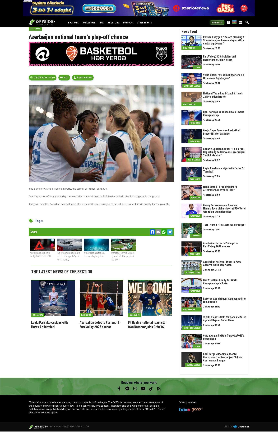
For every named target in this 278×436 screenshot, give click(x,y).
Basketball (89, 23)
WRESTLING (113, 23)
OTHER (197, 346)
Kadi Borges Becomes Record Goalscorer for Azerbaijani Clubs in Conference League (222, 357)
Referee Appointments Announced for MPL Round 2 (224, 300)
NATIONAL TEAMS (193, 272)
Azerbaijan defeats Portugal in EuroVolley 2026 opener (100, 324)
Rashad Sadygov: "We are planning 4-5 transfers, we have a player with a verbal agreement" (224, 40)
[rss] (158, 389)
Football (73, 23)
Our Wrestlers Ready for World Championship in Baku (220, 281)
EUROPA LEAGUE (193, 365)
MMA (101, 23)
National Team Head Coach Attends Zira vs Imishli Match (223, 95)
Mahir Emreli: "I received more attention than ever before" (220, 188)
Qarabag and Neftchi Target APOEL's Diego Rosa (223, 337)
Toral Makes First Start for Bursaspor (224, 224)
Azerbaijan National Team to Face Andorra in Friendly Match (222, 263)
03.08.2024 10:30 (44, 77)
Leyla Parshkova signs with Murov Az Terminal (49, 324)
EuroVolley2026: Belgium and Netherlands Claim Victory (219, 58)
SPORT (197, 67)
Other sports (144, 23)
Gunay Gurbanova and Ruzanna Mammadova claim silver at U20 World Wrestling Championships (224, 208)
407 (66, 77)
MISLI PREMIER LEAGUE (189, 48)
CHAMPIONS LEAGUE (192, 86)
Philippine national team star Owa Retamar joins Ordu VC (147, 324)
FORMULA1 (128, 23)
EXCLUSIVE (195, 197)
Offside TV (217, 22)
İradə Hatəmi (84, 77)
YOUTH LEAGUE (194, 159)
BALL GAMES (35, 28)
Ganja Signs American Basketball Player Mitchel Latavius (221, 132)
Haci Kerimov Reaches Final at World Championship (223, 113)
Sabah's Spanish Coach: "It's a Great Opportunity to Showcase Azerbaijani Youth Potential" (224, 152)
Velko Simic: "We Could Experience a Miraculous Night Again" (223, 76)
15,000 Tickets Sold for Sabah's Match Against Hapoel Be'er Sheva (224, 318)
